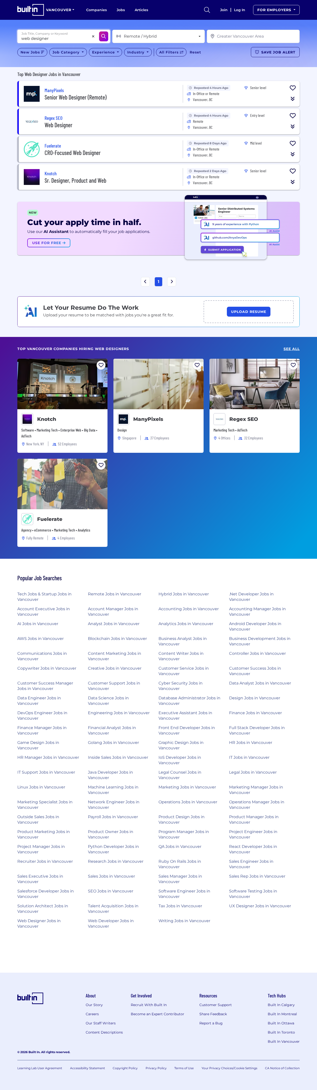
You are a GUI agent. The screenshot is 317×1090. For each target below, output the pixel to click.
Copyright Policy (125, 1068)
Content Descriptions (104, 1032)
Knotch (46, 419)
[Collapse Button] (293, 99)
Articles (141, 10)
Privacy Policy (156, 1068)
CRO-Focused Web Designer (73, 152)
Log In (239, 10)
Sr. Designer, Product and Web (75, 180)
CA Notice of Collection (282, 1068)
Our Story (94, 1005)
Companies (96, 10)
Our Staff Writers (101, 1023)
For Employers (274, 10)
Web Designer (58, 124)
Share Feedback (213, 1014)
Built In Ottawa (281, 1023)
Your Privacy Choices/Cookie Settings (229, 1068)
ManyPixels (148, 419)
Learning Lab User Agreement (39, 1068)
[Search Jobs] (103, 36)
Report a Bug (211, 1023)
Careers (92, 1014)
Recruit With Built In (149, 1005)
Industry (136, 52)
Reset (195, 52)
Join (224, 10)
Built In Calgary (281, 1005)
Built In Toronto (281, 1032)
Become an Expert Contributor (157, 1014)
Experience (104, 52)
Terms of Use (184, 1068)
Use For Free (47, 243)
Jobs (121, 10)
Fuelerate (49, 519)
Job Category (67, 52)
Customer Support (215, 1005)
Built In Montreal (282, 1014)
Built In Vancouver (284, 1041)
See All (292, 349)
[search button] (207, 10)
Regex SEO (243, 419)
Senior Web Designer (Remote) (75, 97)
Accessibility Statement (87, 1068)
